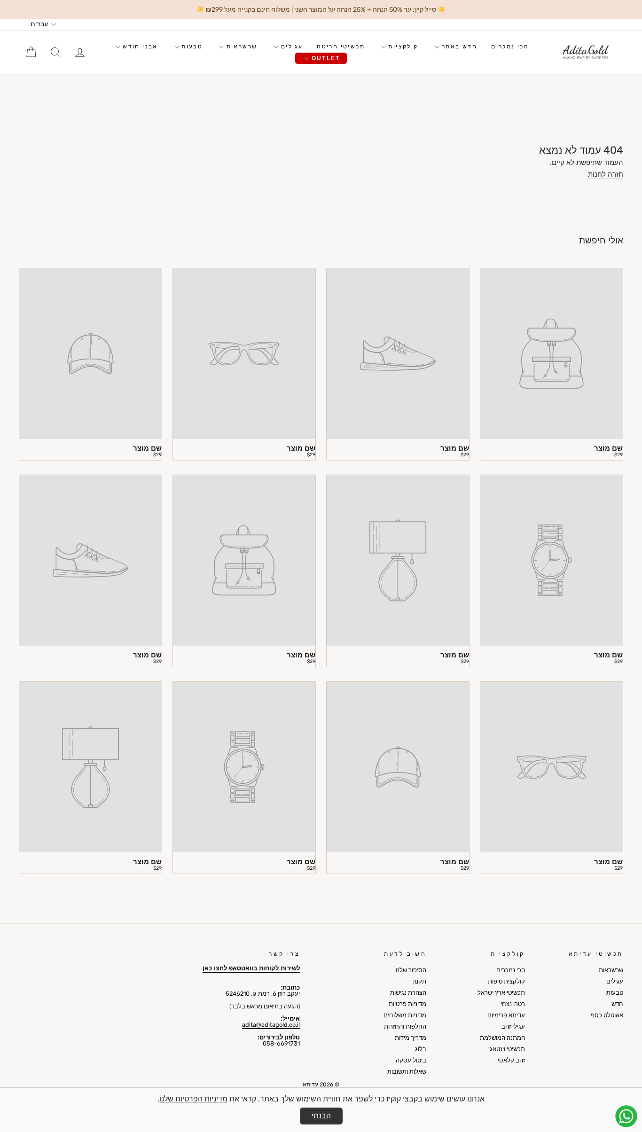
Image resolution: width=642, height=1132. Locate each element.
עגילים (290, 46)
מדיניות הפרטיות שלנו (193, 1098)
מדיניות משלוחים (405, 1015)
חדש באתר (458, 46)
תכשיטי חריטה (341, 46)
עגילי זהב (513, 1026)
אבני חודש (139, 46)
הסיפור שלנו (411, 970)
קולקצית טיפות (506, 981)
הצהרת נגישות (408, 992)
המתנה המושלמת (502, 1037)
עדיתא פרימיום (506, 1015)
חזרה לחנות (605, 175)
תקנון (419, 981)
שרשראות (240, 46)
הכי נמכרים (510, 46)
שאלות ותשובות (406, 1071)
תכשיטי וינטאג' (506, 1049)
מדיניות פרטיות (407, 1003)
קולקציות (402, 46)
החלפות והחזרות (405, 1026)
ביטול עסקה (411, 1060)
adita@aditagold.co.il (271, 1024)
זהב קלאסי (511, 1060)
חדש (617, 1003)
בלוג (420, 1049)
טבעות (191, 46)
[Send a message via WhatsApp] (626, 1116)
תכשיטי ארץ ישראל (501, 992)
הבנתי (321, 1115)
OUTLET (324, 58)
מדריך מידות (410, 1037)
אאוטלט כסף (607, 1015)
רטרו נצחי (513, 1003)
